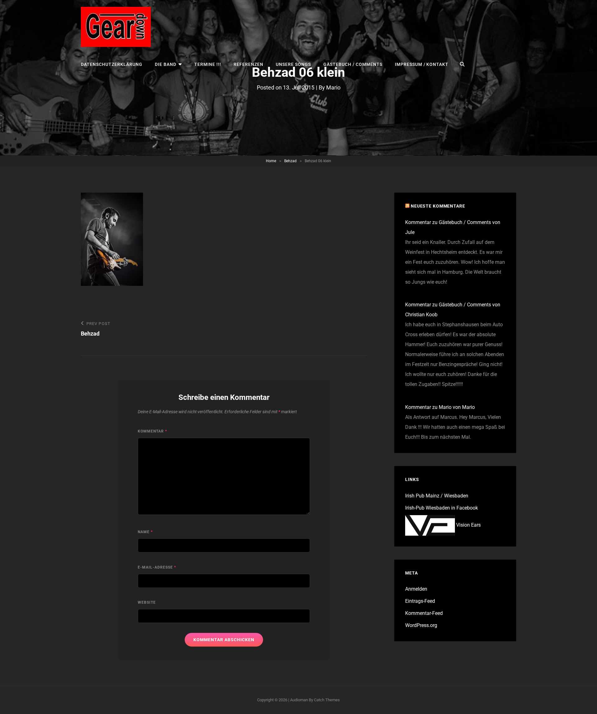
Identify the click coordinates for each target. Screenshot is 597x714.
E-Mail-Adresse (157, 567)
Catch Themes (327, 700)
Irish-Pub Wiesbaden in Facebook (441, 508)
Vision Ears (468, 525)
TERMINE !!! (207, 64)
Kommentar (152, 431)
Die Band (165, 64)
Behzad (290, 161)
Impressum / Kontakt (422, 64)
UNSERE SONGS (293, 64)
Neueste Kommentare (438, 206)
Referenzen (248, 64)
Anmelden (416, 589)
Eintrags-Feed (420, 601)
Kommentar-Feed (424, 613)
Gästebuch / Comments (352, 64)
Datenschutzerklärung (111, 64)
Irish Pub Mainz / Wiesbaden (436, 496)
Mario (333, 87)
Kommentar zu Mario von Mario (440, 407)
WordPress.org (421, 625)
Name (145, 532)
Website (147, 602)
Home (271, 161)
